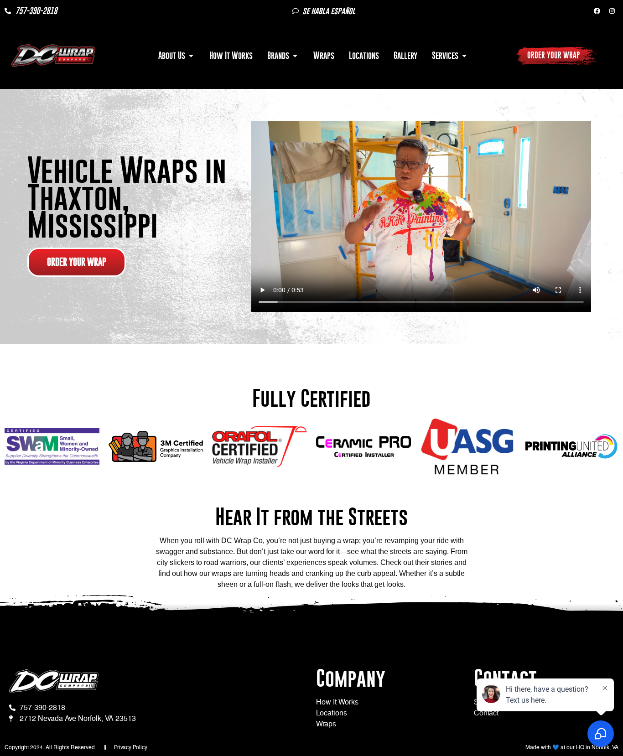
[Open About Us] (191, 55)
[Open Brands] (295, 55)
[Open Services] (464, 55)
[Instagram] (612, 11)
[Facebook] (597, 11)
